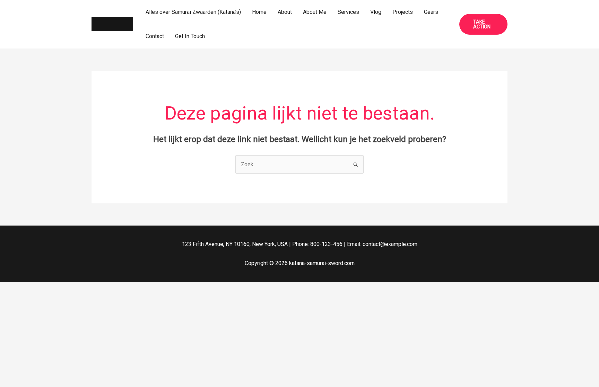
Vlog (375, 12)
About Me (315, 12)
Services (348, 12)
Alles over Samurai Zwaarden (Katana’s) (193, 12)
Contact (155, 36)
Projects (402, 12)
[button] (483, 24)
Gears (431, 12)
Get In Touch (190, 36)
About (285, 12)
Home (259, 12)
